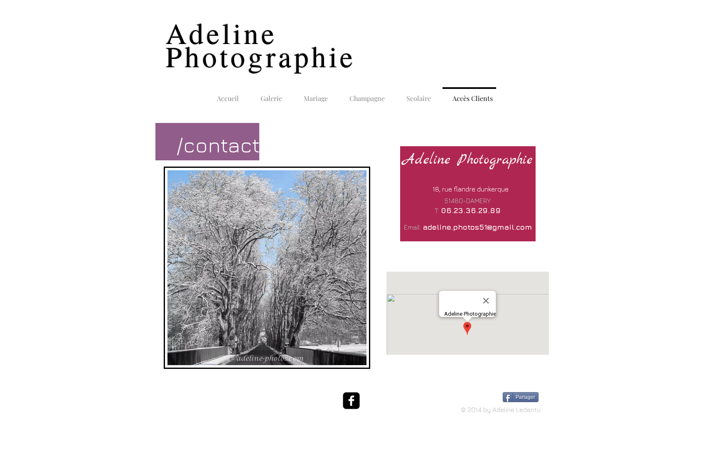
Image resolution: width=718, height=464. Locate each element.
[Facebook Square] (351, 400)
